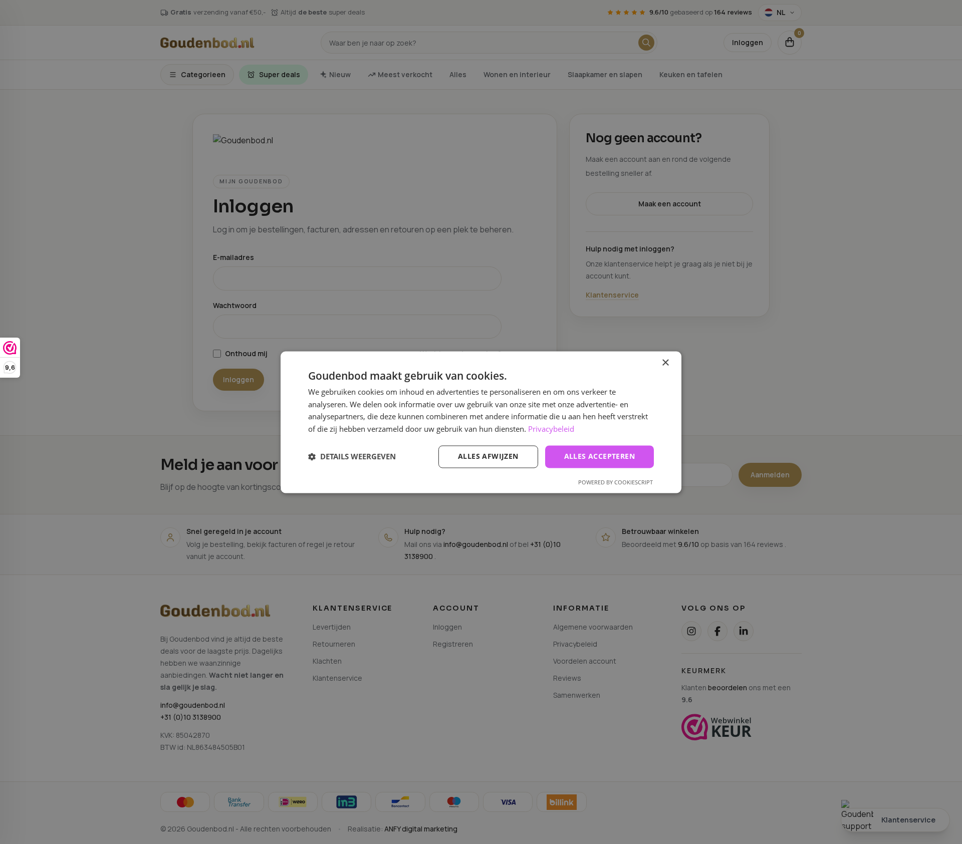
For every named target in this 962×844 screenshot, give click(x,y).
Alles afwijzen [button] (488, 456)
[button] (352, 456)
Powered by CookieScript (615, 482)
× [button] (665, 363)
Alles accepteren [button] (599, 456)
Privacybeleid (551, 429)
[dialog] (481, 422)
